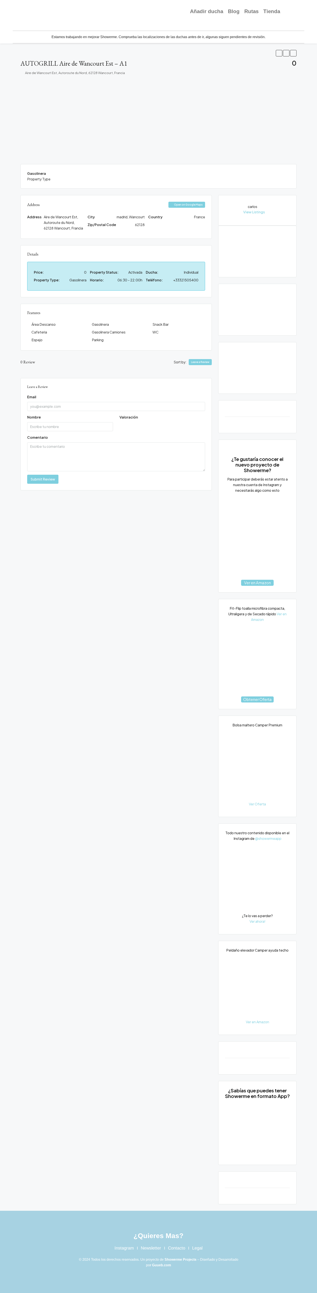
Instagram (124, 1248)
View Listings (254, 212)
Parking (98, 340)
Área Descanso (43, 324)
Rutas (251, 11)
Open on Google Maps (188, 204)
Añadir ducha (206, 11)
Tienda (271, 11)
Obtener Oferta (257, 699)
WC (155, 332)
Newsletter (151, 1248)
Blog (234, 11)
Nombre (34, 417)
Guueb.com (161, 1265)
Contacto (176, 1248)
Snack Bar (160, 324)
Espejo (36, 340)
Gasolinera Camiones (109, 332)
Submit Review (43, 479)
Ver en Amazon (257, 582)
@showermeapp (268, 838)
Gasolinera (100, 324)
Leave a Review (200, 362)
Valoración (128, 417)
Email (31, 397)
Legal (197, 1248)
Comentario (37, 437)
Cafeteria (39, 332)
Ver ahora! (257, 921)
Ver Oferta (257, 804)
